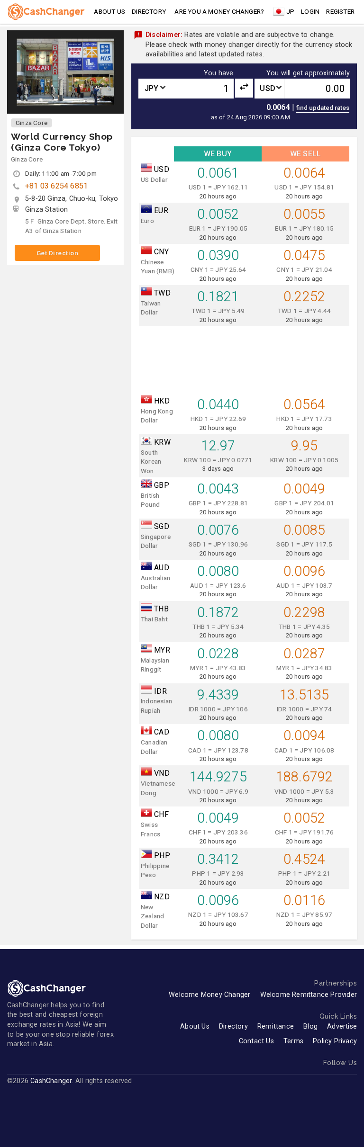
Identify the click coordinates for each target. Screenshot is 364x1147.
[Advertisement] (244, 357)
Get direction (57, 253)
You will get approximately (308, 73)
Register (340, 11)
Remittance (275, 1026)
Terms (293, 1041)
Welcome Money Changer (209, 995)
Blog (310, 1026)
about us (109, 11)
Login (310, 11)
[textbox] (153, 89)
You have (219, 73)
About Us (194, 1026)
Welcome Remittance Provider (308, 995)
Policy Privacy (335, 1041)
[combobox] (153, 89)
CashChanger (51, 1081)
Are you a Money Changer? (219, 11)
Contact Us (256, 1041)
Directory (149, 11)
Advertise (342, 1026)
